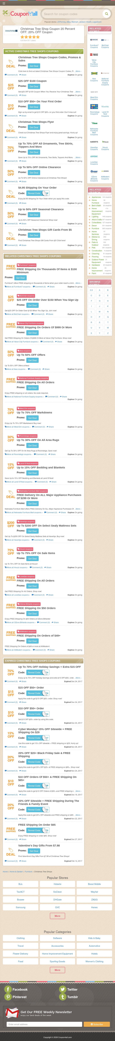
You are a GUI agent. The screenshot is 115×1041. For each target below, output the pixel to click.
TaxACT (21, 891)
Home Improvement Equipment (97, 211)
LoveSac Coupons (94, 163)
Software (57, 938)
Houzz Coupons (105, 148)
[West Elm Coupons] (94, 91)
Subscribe (98, 1024)
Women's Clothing (94, 961)
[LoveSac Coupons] (94, 156)
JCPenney (61, 21)
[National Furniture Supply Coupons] (105, 73)
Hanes (94, 907)
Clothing (21, 938)
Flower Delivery (20, 953)
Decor (94, 225)
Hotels (94, 953)
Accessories (57, 945)
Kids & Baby (94, 938)
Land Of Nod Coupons (105, 114)
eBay (68, 21)
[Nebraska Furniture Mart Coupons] (94, 123)
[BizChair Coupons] (105, 39)
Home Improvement (97, 269)
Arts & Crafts (97, 219)
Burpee (20, 899)
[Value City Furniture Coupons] (94, 54)
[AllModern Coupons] (105, 171)
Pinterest (20, 996)
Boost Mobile (94, 883)
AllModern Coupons (105, 177)
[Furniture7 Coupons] (94, 39)
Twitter (72, 989)
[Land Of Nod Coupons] (105, 106)
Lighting (95, 216)
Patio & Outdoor (95, 243)
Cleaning (95, 253)
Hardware (96, 265)
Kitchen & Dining (96, 238)
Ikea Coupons (94, 79)
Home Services (95, 232)
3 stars (30, 37)
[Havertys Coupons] (94, 141)
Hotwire (57, 883)
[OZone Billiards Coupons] (94, 171)
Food (20, 961)
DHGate (57, 899)
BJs (20, 883)
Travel (21, 945)
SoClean (57, 891)
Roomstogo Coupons (95, 113)
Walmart (74, 21)
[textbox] (44, 1024)
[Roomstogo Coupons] (94, 106)
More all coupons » (19, 286)
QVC (57, 907)
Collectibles (96, 222)
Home (5, 871)
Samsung (20, 907)
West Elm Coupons (94, 98)
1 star (22, 37)
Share (23, 74)
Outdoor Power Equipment (98, 260)
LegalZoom (97, 21)
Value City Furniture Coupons (94, 63)
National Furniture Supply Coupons (105, 81)
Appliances (96, 197)
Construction (97, 250)
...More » (77, 71)
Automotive (94, 945)
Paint (94, 273)
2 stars (26, 37)
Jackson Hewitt (85, 21)
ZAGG (94, 899)
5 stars (38, 37)
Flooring (95, 256)
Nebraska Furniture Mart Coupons (94, 131)
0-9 (91, 290)
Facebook (20, 989)
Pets (93, 247)
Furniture (95, 228)
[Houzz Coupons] (105, 141)
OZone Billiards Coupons (94, 178)
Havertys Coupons (94, 148)
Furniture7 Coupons (94, 46)
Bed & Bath (96, 205)
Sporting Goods (57, 961)
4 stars (34, 37)
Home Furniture (95, 201)
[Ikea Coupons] (94, 73)
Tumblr (72, 996)
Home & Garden (16, 871)
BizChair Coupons (105, 46)
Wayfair (94, 891)
